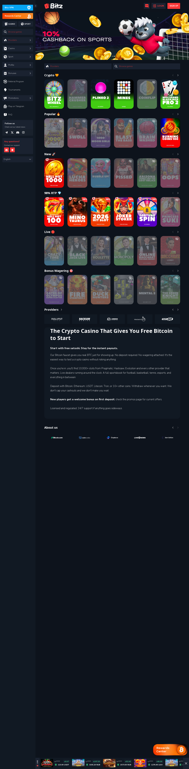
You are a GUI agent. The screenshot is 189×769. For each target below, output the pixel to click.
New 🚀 (50, 154)
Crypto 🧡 (51, 75)
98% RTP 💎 (52, 193)
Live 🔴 (49, 232)
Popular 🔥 (52, 114)
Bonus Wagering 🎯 (58, 271)
